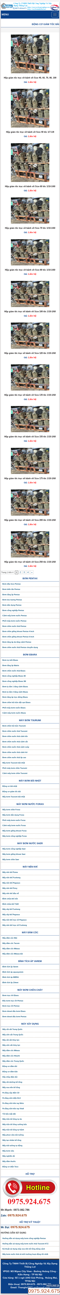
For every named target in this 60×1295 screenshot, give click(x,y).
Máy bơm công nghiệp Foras (14, 836)
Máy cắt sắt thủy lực (10, 1040)
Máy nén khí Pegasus (11, 883)
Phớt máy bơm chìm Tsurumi (14, 768)
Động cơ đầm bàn (10, 1072)
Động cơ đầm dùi (9, 1066)
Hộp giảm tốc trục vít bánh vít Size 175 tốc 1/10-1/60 (30, 478)
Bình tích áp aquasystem (12, 972)
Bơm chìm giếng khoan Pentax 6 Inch (18, 637)
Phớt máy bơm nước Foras (13, 820)
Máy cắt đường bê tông (12, 1082)
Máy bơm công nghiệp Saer (14, 849)
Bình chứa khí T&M (10, 904)
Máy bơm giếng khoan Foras (14, 831)
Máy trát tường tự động (12, 1145)
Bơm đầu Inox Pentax (11, 584)
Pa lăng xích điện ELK (11, 1098)
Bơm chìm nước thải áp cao (14, 757)
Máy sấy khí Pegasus (11, 914)
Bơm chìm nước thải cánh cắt (15, 742)
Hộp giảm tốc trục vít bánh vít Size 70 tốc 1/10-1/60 (30, 228)
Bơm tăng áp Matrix (10, 665)
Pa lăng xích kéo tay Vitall (13, 1109)
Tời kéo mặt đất (9, 1114)
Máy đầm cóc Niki (9, 938)
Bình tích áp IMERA (10, 977)
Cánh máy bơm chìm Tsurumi (14, 773)
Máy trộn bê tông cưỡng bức (14, 1124)
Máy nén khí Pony (9, 888)
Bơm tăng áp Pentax (11, 595)
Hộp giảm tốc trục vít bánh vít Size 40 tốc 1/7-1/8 (30, 132)
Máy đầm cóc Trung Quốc (13, 1061)
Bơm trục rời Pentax (11, 1006)
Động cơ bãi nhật (9, 786)
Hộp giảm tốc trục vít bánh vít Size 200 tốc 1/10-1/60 (30, 520)
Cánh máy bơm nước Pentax (14, 616)
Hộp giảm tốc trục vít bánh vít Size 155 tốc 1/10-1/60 (30, 436)
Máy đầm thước (9, 1161)
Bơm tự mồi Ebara (10, 660)
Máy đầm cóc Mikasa (11, 949)
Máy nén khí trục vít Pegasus (14, 920)
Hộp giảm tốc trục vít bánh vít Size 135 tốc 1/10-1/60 (30, 395)
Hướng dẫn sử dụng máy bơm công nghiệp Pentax (24, 1238)
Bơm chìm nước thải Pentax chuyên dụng (20, 647)
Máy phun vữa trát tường (13, 1135)
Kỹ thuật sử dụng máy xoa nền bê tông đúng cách (23, 1249)
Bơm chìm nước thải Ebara (13, 671)
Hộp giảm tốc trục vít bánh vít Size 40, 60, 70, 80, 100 (30, 78)
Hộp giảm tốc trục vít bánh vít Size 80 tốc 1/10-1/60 (30, 270)
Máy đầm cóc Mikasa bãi (12, 954)
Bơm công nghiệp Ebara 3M (14, 681)
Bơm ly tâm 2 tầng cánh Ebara (15, 692)
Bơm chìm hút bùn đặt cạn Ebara (16, 702)
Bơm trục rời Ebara (10, 995)
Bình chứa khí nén (10, 899)
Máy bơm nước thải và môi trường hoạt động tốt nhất (25, 1254)
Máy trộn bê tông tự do (12, 1119)
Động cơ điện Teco (10, 1167)
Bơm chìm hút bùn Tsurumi (14, 726)
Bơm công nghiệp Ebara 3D (14, 676)
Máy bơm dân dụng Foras (13, 815)
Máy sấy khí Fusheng (11, 909)
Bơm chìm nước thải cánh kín (15, 736)
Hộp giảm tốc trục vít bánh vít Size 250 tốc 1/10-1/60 (30, 562)
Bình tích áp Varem (10, 967)
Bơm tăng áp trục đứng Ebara (15, 697)
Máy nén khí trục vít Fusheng (14, 925)
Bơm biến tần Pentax (11, 589)
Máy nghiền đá (8, 1156)
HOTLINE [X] (53, 1285)
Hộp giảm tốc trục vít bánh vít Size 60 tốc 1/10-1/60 (30, 186)
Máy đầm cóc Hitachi (11, 1056)
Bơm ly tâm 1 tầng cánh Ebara (15, 687)
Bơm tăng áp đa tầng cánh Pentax (16, 642)
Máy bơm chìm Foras (11, 810)
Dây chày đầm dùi (9, 1077)
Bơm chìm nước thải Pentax (14, 626)
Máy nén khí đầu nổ (10, 893)
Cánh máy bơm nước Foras (14, 825)
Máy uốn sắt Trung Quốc (12, 1035)
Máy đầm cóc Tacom (11, 943)
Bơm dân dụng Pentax (11, 605)
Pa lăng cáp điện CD (10, 1093)
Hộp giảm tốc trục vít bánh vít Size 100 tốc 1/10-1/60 (30, 311)
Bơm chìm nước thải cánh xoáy (15, 747)
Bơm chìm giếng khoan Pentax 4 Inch (18, 631)
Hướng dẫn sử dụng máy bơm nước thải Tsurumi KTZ (25, 1244)
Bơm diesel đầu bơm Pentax (14, 1017)
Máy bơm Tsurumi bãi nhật (13, 763)
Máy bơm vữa (8, 1151)
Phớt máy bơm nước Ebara (13, 708)
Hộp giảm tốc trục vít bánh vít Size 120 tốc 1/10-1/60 (30, 353)
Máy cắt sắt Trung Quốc (12, 1029)
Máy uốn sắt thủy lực (11, 1045)
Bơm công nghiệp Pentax (13, 610)
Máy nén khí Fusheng (11, 878)
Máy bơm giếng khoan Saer (13, 854)
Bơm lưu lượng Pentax (12, 600)
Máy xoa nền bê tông (11, 1087)
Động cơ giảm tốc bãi (11, 791)
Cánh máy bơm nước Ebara (14, 713)
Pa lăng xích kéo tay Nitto (13, 1103)
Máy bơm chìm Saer (10, 859)
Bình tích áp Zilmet (10, 982)
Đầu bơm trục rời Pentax (12, 1001)
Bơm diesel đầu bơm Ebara (13, 1011)
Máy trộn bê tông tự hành (13, 1130)
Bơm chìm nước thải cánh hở (15, 752)
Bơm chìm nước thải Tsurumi (14, 731)
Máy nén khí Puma (10, 872)
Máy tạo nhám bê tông (11, 1140)
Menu (5, 14)
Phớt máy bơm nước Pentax (14, 621)
